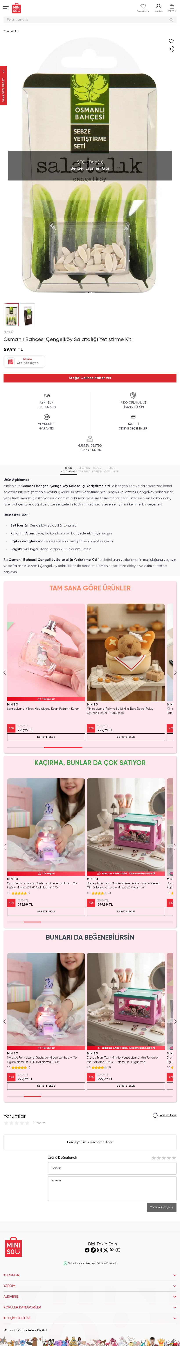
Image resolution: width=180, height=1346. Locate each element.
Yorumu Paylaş (161, 1207)
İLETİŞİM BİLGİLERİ (17, 1318)
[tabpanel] (90, 526)
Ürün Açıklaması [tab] (68, 470)
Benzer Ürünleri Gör (90, 168)
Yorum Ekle (168, 1115)
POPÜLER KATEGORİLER (22, 1307)
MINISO (9, 332)
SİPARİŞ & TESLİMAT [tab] (84, 470)
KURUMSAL (12, 1275)
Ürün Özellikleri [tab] (111, 470)
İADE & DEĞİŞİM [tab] (97, 470)
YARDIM (9, 1286)
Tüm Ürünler (11, 31)
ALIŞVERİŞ (11, 1297)
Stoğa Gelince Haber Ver (90, 378)
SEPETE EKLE (46, 737)
